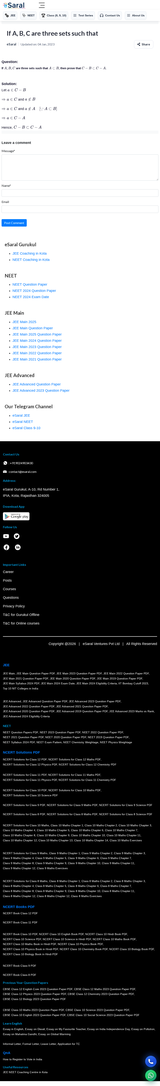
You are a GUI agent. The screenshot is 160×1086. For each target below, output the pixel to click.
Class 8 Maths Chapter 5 (50, 886)
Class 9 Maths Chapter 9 (50, 863)
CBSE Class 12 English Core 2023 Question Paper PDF (38, 989)
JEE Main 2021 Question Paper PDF (25, 678)
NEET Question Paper (29, 284)
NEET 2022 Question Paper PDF (102, 732)
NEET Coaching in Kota (31, 260)
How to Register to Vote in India (22, 1059)
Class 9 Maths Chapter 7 (115, 858)
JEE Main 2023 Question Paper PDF (79, 673)
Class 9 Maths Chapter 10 (84, 863)
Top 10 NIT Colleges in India (20, 688)
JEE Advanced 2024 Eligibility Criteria (26, 716)
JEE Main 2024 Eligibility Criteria (96, 683)
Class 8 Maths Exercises (86, 896)
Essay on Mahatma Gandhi (20, 1034)
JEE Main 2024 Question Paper (37, 341)
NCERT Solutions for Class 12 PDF (25, 759)
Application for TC (69, 1043)
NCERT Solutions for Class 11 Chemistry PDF (87, 779)
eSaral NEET (22, 422)
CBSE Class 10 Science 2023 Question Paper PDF (97, 1010)
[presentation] (9, 68)
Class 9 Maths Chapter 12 (19, 868)
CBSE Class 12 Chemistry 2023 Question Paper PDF (101, 994)
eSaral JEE (21, 415)
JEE (6, 665)
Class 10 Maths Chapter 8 (19, 835)
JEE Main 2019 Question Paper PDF (119, 678)
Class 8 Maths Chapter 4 (18, 886)
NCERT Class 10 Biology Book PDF (131, 949)
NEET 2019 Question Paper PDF (108, 737)
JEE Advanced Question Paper (36, 384)
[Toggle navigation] (41, 6)
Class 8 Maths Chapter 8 (18, 891)
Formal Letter (30, 1043)
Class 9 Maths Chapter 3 (129, 853)
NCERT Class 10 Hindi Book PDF (106, 934)
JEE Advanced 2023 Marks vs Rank (131, 711)
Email (5, 202)
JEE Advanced (12, 701)
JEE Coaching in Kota (29, 253)
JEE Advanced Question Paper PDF (45, 701)
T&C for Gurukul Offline (21, 615)
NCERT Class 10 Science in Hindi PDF (67, 939)
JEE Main (9, 673)
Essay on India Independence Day (108, 1029)
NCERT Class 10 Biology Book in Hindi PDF (30, 954)
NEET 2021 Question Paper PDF (23, 737)
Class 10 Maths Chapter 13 (55, 840)
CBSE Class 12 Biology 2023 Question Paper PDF (34, 999)
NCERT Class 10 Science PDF (22, 939)
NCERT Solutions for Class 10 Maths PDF (74, 790)
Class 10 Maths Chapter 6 (87, 830)
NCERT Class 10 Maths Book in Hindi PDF (29, 944)
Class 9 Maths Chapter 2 (97, 853)
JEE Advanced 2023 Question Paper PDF (95, 701)
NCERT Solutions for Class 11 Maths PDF (74, 775)
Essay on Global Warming (54, 1034)
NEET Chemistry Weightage (81, 742)
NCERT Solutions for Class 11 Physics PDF (30, 779)
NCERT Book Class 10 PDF (20, 934)
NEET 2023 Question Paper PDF (60, 732)
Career (8, 572)
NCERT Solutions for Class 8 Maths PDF (72, 814)
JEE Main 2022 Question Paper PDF (126, 673)
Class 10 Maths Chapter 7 (121, 830)
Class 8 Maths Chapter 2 (97, 881)
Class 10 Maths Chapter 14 (91, 840)
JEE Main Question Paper (32, 328)
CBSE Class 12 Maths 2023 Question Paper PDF (104, 989)
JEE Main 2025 (24, 322)
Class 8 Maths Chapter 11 (118, 891)
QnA (6, 1053)
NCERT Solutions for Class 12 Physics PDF (30, 764)
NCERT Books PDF (19, 907)
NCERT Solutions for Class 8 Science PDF (126, 814)
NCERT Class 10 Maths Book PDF (114, 939)
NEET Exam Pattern (49, 742)
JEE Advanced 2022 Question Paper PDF (29, 706)
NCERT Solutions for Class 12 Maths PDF (74, 759)
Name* (6, 185)
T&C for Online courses (21, 623)
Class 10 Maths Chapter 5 (53, 830)
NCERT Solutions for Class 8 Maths (25, 881)
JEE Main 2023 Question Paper (37, 347)
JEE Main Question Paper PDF (36, 673)
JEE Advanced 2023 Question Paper (40, 390)
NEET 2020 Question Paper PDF (65, 737)
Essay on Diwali (35, 1029)
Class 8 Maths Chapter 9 (50, 891)
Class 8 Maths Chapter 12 (19, 896)
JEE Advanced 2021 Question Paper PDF (82, 706)
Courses (9, 589)
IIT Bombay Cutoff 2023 (133, 683)
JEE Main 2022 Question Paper (37, 353)
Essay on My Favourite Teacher (66, 1029)
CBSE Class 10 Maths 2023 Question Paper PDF (33, 1010)
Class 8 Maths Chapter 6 (83, 886)
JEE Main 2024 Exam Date (58, 683)
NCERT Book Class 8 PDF (19, 974)
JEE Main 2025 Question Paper (37, 334)
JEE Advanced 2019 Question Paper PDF (82, 711)
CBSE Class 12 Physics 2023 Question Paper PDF (34, 994)
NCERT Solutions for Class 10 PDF (25, 790)
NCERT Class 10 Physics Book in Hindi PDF (30, 949)
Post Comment (14, 223)
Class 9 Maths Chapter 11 (118, 863)
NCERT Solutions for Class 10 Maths (26, 825)
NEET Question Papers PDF (20, 732)
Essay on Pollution (142, 1029)
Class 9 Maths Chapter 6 (83, 858)
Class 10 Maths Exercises (126, 840)
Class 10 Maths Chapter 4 (19, 830)
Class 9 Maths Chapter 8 (18, 863)
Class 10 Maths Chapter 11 (123, 835)
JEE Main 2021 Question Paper (37, 359)
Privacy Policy (14, 606)
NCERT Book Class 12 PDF (20, 913)
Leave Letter (48, 1043)
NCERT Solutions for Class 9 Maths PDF (72, 805)
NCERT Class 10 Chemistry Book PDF (84, 949)
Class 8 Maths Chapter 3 (129, 881)
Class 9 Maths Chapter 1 (64, 853)
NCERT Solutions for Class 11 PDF (25, 775)
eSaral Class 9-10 (26, 428)
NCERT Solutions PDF (21, 752)
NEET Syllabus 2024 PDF (19, 742)
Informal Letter (12, 1043)
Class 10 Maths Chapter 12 (20, 840)
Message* (8, 151)
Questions (11, 598)
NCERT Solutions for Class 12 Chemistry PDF (87, 764)
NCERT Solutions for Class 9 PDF (24, 805)
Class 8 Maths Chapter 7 (115, 886)
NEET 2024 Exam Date (30, 297)
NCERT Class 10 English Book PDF (61, 934)
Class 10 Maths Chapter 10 (88, 835)
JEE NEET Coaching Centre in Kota (25, 1072)
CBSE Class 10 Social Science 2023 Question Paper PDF (103, 1015)
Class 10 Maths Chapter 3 (135, 825)
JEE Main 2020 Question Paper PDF (72, 678)
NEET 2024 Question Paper (34, 291)
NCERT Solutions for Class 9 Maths (25, 853)
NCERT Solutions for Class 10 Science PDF (30, 795)
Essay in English (13, 1029)
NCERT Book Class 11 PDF (20, 922)
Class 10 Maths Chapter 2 (101, 825)
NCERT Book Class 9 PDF (19, 965)
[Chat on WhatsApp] (150, 1075)
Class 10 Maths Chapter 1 (67, 825)
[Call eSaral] (150, 1061)
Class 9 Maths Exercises (52, 868)
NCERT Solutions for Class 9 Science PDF (126, 805)
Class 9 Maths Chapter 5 (50, 858)
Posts (7, 580)
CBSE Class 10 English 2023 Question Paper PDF (34, 1015)
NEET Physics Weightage (116, 742)
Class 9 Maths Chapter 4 (18, 858)
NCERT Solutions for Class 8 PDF (24, 814)
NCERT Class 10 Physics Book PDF (80, 944)
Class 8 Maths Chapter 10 (84, 891)
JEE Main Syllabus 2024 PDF (21, 683)
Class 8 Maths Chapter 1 (64, 881)
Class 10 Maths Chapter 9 (53, 835)
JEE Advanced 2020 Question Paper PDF (29, 711)
